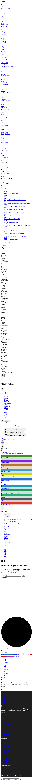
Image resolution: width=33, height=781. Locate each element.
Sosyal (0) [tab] (7, 514)
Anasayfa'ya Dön (5, 577)
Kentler (6, 536)
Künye (6, 538)
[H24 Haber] (5, 380)
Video (6, 539)
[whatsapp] (5, 556)
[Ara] (2, 441)
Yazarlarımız (7, 534)
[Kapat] (2, 446)
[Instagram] (5, 550)
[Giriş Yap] (2, 506)
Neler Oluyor (8, 527)
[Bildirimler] (2, 509)
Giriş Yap (3, 689)
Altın (5, 530)
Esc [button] (20, 779)
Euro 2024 (7, 528)
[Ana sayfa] (5, 394)
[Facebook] (5, 546)
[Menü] (3, 375)
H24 (13, 439)
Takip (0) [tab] (7, 516)
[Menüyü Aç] (2, 389)
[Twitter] (5, 548)
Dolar (5, 531)
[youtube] (5, 552)
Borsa (5, 533)
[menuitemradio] (15, 429)
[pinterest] (5, 554)
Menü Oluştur (8, 242)
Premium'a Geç (7, 439)
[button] (2, 444)
